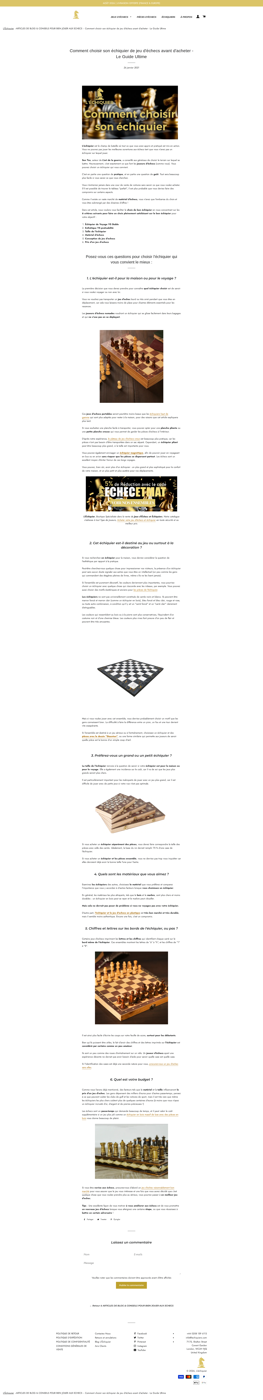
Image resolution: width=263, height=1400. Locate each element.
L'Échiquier (8, 28)
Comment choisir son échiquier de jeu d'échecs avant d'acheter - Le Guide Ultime (125, 28)
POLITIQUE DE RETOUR (67, 1333)
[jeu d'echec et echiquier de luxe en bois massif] (131, 1151)
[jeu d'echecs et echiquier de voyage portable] (131, 366)
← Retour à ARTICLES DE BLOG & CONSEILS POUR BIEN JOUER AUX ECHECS (132, 1305)
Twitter (140, 1337)
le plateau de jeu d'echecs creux (124, 438)
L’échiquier (201, 1371)
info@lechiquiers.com (196, 1337)
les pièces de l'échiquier (145, 589)
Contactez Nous (102, 1333)
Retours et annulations (105, 1337)
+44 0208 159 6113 (197, 1333)
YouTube (141, 1350)
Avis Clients (100, 1346)
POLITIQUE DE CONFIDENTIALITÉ (73, 1341)
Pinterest (141, 1341)
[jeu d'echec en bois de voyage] (131, 811)
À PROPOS (186, 17)
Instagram (142, 1346)
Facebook (142, 1333)
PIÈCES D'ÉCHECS (146, 17)
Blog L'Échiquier (103, 1341)
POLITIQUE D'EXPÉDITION (69, 1337)
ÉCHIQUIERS (168, 17)
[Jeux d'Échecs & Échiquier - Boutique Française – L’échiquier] (131, 510)
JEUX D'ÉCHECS (120, 17)
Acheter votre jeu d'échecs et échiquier (136, 520)
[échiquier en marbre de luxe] (131, 671)
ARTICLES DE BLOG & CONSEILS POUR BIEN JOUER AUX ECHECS (49, 28)
